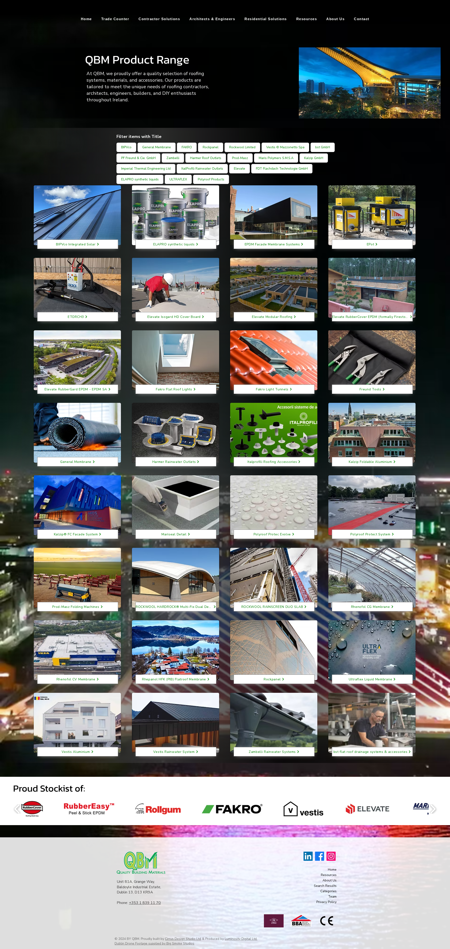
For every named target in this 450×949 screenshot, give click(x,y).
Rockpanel (210, 147)
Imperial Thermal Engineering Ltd (146, 168)
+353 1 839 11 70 (145, 902)
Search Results (325, 886)
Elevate (239, 168)
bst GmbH (322, 147)
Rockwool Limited (242, 147)
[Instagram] (331, 856)
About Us (329, 880)
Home (332, 869)
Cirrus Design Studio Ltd (183, 939)
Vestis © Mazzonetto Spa (285, 147)
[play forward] (433, 809)
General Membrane (156, 147)
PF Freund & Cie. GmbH (138, 158)
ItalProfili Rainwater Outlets (202, 168)
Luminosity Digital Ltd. (241, 939)
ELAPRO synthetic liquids (140, 179)
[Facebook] (319, 856)
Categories (328, 891)
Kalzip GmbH (313, 158)
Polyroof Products (211, 179)
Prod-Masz (240, 158)
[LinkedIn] (308, 856)
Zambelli (172, 158)
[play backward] (17, 809)
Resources (329, 875)
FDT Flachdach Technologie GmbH (282, 168)
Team (332, 896)
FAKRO (187, 147)
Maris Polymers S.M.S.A (276, 158)
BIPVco (126, 147)
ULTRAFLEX (178, 179)
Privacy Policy (326, 902)
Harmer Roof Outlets (205, 158)
